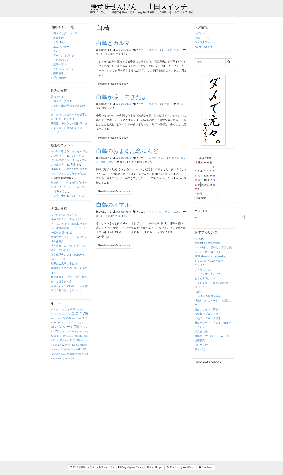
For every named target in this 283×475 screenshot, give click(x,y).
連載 (81, 354)
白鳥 (176, 50)
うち (69, 309)
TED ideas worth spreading (210, 256)
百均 (65, 349)
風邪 (67, 358)
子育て (152, 211)
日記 (75, 340)
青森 (60, 358)
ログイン (200, 33)
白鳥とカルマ (113, 43)
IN (53, 309)
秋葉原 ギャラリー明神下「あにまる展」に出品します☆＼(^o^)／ (69, 127)
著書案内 (58, 38)
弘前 (64, 340)
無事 (57, 349)
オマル (168, 211)
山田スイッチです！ (62, 101)
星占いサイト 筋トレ (208, 309)
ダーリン (77, 323)
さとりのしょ (202, 269)
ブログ (152, 50)
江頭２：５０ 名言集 (208, 318)
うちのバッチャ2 (63, 69)
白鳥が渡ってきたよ (121, 97)
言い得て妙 (201, 345)
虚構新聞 (200, 340)
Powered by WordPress (182, 467)
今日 (56, 335)
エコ (79, 313)
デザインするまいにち (208, 274)
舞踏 (74, 353)
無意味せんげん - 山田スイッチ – (141, 6)
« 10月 (198, 193)
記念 (110, 161)
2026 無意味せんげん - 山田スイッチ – (93, 467)
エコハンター (61, 46)
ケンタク (200, 265)
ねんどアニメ (156, 157)
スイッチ (75, 155)
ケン (65, 318)
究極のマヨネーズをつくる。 (68, 219)
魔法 (75, 358)
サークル (76, 318)
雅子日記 (200, 349)
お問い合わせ (58, 77)
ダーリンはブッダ (63, 55)
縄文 (82, 349)
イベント (66, 314)
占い (74, 336)
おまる (175, 157)
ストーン (67, 322)
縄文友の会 (201, 331)
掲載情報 (58, 73)
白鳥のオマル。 (116, 204)
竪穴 (73, 349)
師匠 (55, 340)
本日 (80, 344)
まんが (57, 51)
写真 (66, 336)
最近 (70, 344)
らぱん (198, 291)
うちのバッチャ (62, 60)
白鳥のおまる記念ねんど (127, 150)
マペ (71, 331)
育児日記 (58, 42)
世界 (78, 331)
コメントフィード (205, 42)
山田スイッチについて (64, 33)
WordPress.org (203, 46)
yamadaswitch (123, 50)
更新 (61, 345)
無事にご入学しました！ (65, 263)
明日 (84, 341)
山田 (83, 335)
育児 (65, 353)
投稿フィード (202, 38)
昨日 (54, 345)
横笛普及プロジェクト (208, 314)
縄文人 (55, 353)
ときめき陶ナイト (205, 278)
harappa (199, 238)
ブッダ (63, 332)
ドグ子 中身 (58, 195)
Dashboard (207, 467)
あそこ (59, 309)
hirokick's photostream (207, 243)
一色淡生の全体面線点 (208, 296)
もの (58, 314)
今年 (85, 332)
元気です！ (57, 96)
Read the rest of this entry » (114, 83)
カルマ (168, 50)
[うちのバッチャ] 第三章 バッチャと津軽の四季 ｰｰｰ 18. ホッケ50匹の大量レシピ (69, 228)
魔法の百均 (59, 64)
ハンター (67, 326)
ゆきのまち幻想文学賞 (64, 215)
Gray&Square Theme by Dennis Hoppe (141, 467)
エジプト (55, 318)
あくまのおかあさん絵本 (209, 260)
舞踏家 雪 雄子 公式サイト (213, 336)
